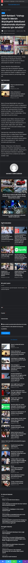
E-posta (3, 313)
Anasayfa (4, 9)
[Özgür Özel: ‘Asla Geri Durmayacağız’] (7, 249)
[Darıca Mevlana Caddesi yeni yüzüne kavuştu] (6, 477)
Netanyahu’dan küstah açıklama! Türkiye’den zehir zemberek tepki (18, 453)
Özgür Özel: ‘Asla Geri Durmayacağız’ (7, 255)
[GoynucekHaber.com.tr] (14, 4)
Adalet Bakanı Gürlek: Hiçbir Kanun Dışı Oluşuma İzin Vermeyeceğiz (20, 273)
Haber (9, 9)
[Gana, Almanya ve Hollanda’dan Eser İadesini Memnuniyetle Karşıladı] (5, 94)
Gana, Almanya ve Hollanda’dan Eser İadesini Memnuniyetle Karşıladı (18, 94)
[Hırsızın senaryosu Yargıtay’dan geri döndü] (6, 428)
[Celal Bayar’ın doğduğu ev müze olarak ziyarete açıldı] (6, 360)
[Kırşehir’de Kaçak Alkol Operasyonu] (6, 447)
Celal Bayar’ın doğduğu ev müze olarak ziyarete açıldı (18, 359)
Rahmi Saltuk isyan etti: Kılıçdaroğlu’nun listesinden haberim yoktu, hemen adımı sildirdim (18, 435)
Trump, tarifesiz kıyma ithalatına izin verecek (17, 482)
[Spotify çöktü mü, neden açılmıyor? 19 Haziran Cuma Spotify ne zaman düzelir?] (21, 249)
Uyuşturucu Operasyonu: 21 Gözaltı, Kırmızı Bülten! (5, 273)
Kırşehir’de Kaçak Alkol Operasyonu (17, 445)
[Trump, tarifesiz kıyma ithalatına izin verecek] (6, 483)
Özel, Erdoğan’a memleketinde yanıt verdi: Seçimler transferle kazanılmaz (7, 237)
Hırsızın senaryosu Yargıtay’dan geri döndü (17, 426)
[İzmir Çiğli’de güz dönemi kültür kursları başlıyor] (6, 386)
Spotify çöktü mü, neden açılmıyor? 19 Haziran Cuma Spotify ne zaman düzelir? (21, 257)
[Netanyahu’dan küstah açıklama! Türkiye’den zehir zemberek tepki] (6, 454)
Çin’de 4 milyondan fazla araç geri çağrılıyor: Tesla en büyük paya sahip (18, 392)
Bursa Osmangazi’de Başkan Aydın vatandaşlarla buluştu (17, 468)
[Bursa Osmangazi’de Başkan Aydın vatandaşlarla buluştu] (6, 468)
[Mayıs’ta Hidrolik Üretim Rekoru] (5, 86)
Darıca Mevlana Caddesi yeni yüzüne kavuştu (17, 475)
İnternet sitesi (4, 318)
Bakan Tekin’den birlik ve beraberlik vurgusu (13, 441)
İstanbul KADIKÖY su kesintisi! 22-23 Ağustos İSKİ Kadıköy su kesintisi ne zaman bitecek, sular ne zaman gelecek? (20, 238)
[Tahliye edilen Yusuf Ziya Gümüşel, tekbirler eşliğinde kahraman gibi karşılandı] (6, 461)
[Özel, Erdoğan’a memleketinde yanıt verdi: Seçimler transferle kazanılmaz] (7, 230)
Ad (2, 307)
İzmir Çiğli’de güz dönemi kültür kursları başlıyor (18, 384)
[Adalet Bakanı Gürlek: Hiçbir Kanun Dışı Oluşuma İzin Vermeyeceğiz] (21, 266)
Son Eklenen (14, 339)
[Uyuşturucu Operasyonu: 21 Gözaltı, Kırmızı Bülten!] (7, 266)
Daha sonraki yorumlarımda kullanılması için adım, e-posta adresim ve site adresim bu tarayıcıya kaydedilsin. (14, 326)
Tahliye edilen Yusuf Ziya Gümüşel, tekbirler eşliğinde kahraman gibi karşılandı (18, 460)
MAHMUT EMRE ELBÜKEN (9, 31)
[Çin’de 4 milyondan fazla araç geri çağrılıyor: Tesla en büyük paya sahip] (6, 393)
